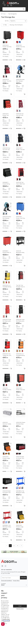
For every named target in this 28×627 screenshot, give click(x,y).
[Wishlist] (5, 5)
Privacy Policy (16, 580)
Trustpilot (3, 583)
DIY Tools (3, 14)
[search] (24, 9)
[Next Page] (21, 545)
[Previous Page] (6, 545)
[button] (3, 624)
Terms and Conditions (6, 580)
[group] (14, 552)
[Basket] (11, 5)
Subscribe (23, 577)
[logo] (13, 3)
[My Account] (8, 5)
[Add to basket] (11, 60)
